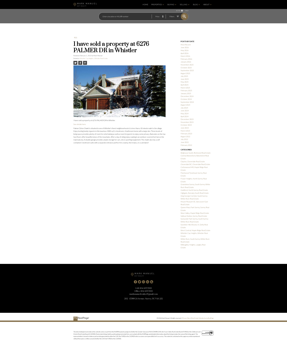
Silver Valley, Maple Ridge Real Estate (195, 213)
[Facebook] (135, 281)
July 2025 (184, 76)
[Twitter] (139, 281)
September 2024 (187, 102)
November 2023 (187, 122)
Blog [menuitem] (195, 4)
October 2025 (186, 68)
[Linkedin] (147, 281)
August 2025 (185, 73)
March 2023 (185, 131)
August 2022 (185, 136)
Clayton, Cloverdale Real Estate (193, 161)
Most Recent (186, 45)
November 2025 (187, 65)
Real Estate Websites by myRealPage (202, 318)
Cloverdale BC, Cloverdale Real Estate (195, 164)
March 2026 (185, 56)
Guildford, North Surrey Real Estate (194, 190)
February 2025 (186, 90)
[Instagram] (143, 281)
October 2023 (186, 125)
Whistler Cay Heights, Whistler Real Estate (94, 58)
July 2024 (184, 108)
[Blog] (151, 281)
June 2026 (185, 47)
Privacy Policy (186, 318)
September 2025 (187, 70)
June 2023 (185, 128)
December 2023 (187, 119)
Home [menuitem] (145, 4)
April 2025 (184, 85)
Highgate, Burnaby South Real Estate (195, 193)
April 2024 (184, 116)
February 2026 (186, 59)
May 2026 (184, 50)
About (206, 4)
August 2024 (185, 105)
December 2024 (187, 96)
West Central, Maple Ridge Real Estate (195, 230)
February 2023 (186, 133)
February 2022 (186, 145)
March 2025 (185, 88)
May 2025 (184, 82)
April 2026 (184, 53)
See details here (79, 124)
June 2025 (185, 79)
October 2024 (186, 99)
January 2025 (186, 93)
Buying (170, 4)
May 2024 (184, 113)
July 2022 (184, 139)
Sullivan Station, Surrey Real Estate (194, 216)
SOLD (186, 10)
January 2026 (186, 62)
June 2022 (185, 142)
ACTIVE (178, 10)
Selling (183, 4)
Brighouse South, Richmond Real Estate (196, 153)
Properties (156, 4)
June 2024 (185, 110)
